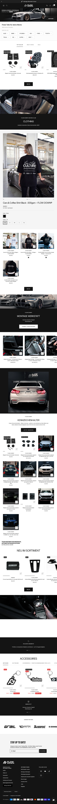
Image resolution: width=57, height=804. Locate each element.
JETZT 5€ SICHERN (28, 407)
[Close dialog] (40, 386)
